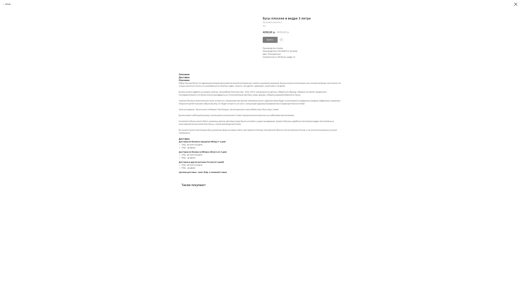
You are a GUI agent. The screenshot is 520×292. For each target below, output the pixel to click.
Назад (8, 4)
